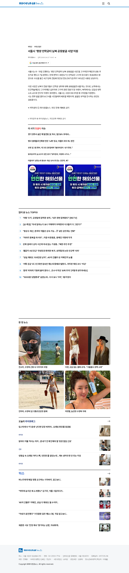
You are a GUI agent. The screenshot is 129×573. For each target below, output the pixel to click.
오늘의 (27, 421)
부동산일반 (37, 47)
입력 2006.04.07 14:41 (46, 57)
